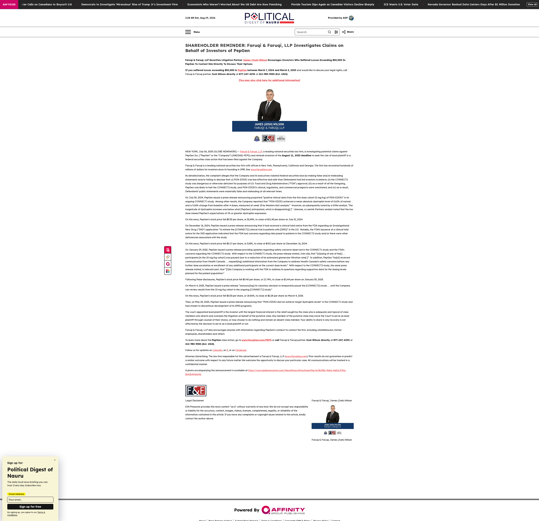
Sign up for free (30, 506)
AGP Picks (9, 4)
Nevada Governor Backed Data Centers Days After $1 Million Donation (474, 4)
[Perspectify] (168, 256)
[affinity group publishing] (168, 264)
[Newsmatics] (168, 271)
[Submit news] (168, 249)
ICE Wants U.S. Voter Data (401, 4)
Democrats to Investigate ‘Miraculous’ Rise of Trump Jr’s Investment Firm (129, 4)
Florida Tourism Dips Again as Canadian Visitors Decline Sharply (332, 4)
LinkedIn (217, 350)
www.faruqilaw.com (261, 169)
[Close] (54, 460)
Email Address (16, 494)
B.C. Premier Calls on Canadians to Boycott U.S (41, 4)
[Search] (329, 32)
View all (532, 4)
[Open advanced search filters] (336, 32)
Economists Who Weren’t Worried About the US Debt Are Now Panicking (234, 4)
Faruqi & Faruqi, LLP (251, 151)
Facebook (240, 350)
